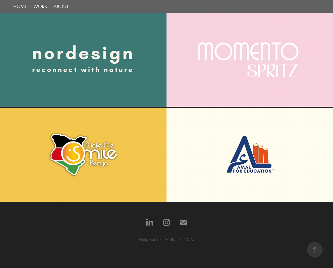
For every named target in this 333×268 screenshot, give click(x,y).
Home (20, 6)
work (40, 6)
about (61, 6)
